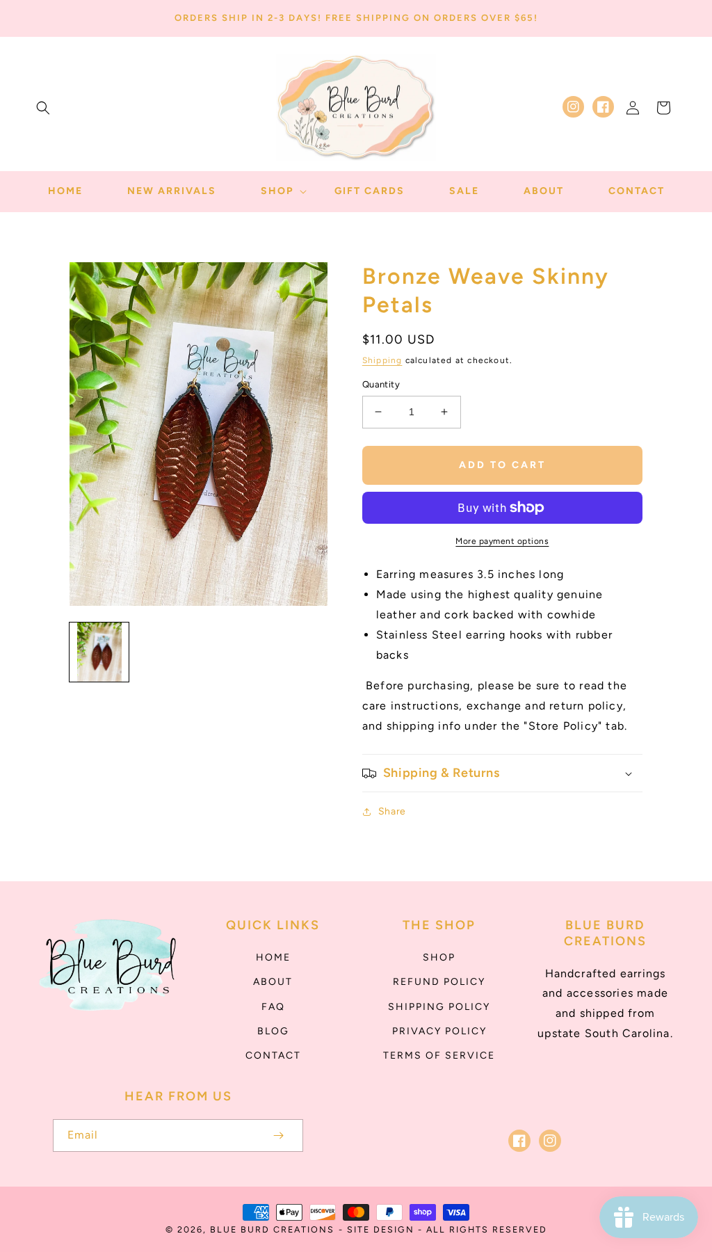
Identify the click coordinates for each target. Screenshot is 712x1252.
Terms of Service (439, 1055)
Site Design (380, 1229)
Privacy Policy (439, 1031)
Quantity (381, 384)
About (273, 982)
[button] (43, 108)
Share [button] (392, 811)
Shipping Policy (439, 1007)
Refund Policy (439, 982)
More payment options (502, 541)
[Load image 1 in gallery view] (99, 652)
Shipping (382, 360)
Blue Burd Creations (272, 1229)
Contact (273, 1055)
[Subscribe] (278, 1135)
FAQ (273, 1007)
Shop (439, 957)
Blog (273, 1031)
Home (273, 957)
